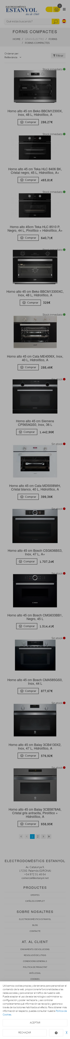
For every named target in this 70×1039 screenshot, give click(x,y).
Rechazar (24, 1032)
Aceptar (35, 1022)
